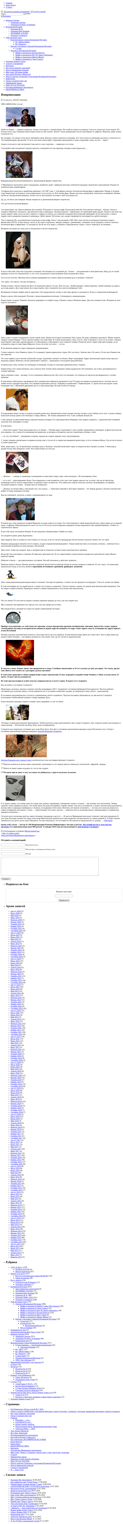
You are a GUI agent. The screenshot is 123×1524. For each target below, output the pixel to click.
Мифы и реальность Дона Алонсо (29, 59)
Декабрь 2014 (16, 1209)
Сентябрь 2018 (17, 1112)
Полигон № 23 (21, 1369)
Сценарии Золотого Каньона (27, 1390)
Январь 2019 (16, 1104)
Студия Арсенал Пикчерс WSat (28, 1388)
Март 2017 (15, 1151)
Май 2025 (14, 939)
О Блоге (14, 1364)
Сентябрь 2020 (17, 1060)
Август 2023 (16, 985)
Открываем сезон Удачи (25, 1380)
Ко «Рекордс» (20, 44)
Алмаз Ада (19, 1395)
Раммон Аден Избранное (21, 1375)
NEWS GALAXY (18, 1274)
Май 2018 (14, 1121)
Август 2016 (16, 1166)
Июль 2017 (15, 1142)
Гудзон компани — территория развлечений (33, 1345)
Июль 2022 (15, 1013)
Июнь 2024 (15, 963)
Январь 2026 (16, 922)
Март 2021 (15, 1047)
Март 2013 (15, 1255)
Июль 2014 (15, 1220)
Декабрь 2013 (16, 1235)
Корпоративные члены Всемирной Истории (29, 40)
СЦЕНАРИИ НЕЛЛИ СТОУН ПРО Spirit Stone (30, 1486)
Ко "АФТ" (19, 1349)
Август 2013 (16, 1244)
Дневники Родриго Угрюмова (23, 25)
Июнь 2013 (15, 1248)
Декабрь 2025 (16, 924)
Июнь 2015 (15, 1196)
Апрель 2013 (16, 1253)
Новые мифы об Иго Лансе (22, 1510)
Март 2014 (15, 1229)
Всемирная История (14, 27)
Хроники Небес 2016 (24, 1297)
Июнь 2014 (15, 1222)
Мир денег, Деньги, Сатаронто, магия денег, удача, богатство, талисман (40, 1452)
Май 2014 (14, 1225)
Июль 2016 (15, 1168)
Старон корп (20, 1356)
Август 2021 (16, 1037)
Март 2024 (15, 970)
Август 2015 (16, 1192)
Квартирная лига (22, 1341)
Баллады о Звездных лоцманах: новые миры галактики (38, 1397)
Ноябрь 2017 (16, 1134)
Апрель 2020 (16, 1071)
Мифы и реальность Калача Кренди (30, 53)
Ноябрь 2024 (16, 952)
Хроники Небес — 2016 (25, 1429)
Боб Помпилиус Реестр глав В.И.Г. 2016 (27, 1409)
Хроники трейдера (23, 1284)
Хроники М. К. (17, 29)
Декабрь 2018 (16, 1106)
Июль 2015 (15, 1194)
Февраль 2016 (16, 1179)
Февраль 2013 (16, 1257)
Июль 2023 (15, 987)
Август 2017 (16, 1140)
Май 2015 (14, 1199)
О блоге (9, 7)
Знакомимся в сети (18, 1330)
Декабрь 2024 (16, 950)
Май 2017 (14, 1147)
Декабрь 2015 (16, 1184)
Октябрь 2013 (16, 1240)
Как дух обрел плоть (10, 833)
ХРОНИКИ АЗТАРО (19, 33)
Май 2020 (14, 1069)
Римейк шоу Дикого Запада (22, 1501)
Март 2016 (15, 1177)
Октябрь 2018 (16, 1110)
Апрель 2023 (16, 993)
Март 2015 (15, 1203)
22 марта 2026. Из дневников (22, 1506)
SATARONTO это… (23, 1422)
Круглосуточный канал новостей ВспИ (31, 1276)
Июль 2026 (15, 913)
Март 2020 (15, 1073)
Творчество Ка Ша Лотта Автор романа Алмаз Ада (31, 1393)
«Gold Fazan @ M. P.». (24, 1384)
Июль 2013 (15, 1246)
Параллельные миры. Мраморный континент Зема (36, 1427)
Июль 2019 (15, 1091)
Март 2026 (15, 918)
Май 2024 (14, 965)
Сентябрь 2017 (17, 1138)
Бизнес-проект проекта (24, 1424)
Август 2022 (16, 1011)
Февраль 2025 (16, 946)
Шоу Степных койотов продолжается (26, 1497)
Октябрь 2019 (16, 1084)
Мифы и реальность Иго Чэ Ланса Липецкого (34, 55)
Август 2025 (16, 933)
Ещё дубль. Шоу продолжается (23, 1495)
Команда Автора (12, 20)
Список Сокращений (14, 64)
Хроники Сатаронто (19, 35)
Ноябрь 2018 (16, 1108)
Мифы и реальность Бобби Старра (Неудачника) (40, 1306)
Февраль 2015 (16, 1205)
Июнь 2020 (15, 1067)
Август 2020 (16, 1062)
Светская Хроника (27, 1347)
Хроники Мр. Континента (21, 1480)
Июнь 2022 (15, 1015)
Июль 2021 (15, 1039)
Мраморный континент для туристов (26, 1362)
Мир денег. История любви (17, 72)
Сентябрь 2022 (17, 1008)
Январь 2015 (16, 1207)
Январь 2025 (16, 948)
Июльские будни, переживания (23, 1488)
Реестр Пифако (26, 1328)
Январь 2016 (16, 1181)
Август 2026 (16, 911)
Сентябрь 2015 (17, 1190)
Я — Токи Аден (17, 1470)
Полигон (14, 1367)
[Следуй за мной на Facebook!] (17, 12)
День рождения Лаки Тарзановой (24, 1504)
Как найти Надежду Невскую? (18, 74)
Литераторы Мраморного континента (26, 1450)
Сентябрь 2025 (17, 931)
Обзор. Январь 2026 (19, 1512)
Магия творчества (32, 831)
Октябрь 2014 (16, 1214)
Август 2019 (16, 1088)
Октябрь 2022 (16, 1006)
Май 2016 (14, 1173)
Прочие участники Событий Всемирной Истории (31, 46)
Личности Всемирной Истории (23, 51)
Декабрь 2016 (16, 1158)
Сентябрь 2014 (17, 1216)
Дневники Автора (18, 22)
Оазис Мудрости (22, 1377)
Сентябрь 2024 (17, 957)
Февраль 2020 (16, 1075)
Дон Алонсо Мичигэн (20, 1431)
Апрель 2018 (16, 1123)
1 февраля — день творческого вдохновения (29, 1508)
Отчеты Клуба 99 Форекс (25, 1282)
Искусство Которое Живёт (21, 1519)
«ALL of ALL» (16, 1267)
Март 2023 (15, 995)
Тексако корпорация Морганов (28, 1358)
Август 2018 (16, 1114)
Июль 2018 (15, 1117)
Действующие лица (14, 38)
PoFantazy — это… (23, 1420)
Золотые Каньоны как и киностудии (16, 760)
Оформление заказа (14, 83)
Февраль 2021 (16, 1050)
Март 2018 (15, 1125)
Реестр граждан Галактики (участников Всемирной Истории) (31, 77)
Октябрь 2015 (16, 1188)
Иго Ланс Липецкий (19, 1433)
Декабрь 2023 (16, 976)
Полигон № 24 (21, 1371)
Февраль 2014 (16, 1231)
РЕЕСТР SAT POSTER (15, 85)
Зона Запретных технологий (27, 1289)
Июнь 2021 (15, 1041)
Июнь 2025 (15, 937)
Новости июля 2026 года (21, 1491)
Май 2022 (14, 1017)
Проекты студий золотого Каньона (25, 1459)
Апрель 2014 (16, 1227)
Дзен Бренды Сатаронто (88, 827)
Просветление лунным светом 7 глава (26, 1484)
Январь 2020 (16, 1078)
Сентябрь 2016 (17, 1164)
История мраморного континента (19, 87)
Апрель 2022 (16, 1019)
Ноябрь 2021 (16, 1030)
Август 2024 (16, 959)
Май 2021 (14, 1043)
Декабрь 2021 (16, 1028)
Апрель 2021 (16, 1045)
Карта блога (11, 5)
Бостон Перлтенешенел (25, 1386)
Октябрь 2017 (16, 1136)
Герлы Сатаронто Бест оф (16, 81)
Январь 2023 (16, 1000)
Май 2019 (14, 1095)
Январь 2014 (16, 1233)
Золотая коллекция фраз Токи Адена (25, 1332)
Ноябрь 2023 (16, 978)
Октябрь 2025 (16, 928)
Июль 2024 (15, 961)
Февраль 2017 (16, 1153)
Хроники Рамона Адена (15, 61)
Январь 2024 (16, 974)
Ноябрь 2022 (16, 1004)
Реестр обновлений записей (17, 70)
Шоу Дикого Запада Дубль (21, 1499)
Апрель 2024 (16, 967)
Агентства (24, 1321)
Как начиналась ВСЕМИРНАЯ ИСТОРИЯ (28, 1440)
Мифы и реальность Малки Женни (29, 57)
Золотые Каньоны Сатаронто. (50, 731)
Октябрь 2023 (16, 980)
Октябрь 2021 (16, 1032)
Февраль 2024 (16, 972)
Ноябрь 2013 (16, 1238)
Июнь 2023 (15, 989)
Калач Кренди (16, 1442)
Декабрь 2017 (16, 1132)
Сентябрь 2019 (17, 1086)
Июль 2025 (15, 935)
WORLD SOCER (22, 1269)
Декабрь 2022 (16, 1002)
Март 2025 (15, 944)
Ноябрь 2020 (16, 1056)
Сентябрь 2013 (17, 1242)
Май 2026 (14, 915)
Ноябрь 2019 (16, 1082)
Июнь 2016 (15, 1171)
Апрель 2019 (16, 1097)
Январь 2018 (16, 1129)
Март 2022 (15, 1021)
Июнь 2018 (15, 1119)
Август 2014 (16, 1218)
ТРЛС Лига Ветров (23, 1360)
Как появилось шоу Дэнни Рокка (24, 1482)
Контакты (10, 66)
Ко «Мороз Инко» (22, 42)
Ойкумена (108, 821)
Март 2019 (15, 1099)
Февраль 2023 (16, 998)
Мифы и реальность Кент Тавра (33, 1315)
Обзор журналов (22, 1278)
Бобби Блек (10, 79)
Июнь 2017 (15, 1145)
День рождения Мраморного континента (17, 835)
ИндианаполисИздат (33, 1326)
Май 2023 (14, 991)
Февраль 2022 (16, 1024)
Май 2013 (14, 1251)
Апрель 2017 (16, 1149)
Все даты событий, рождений (18, 68)
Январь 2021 (16, 1052)
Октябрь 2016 (16, 1162)
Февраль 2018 (16, 1127)
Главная (9, 3)
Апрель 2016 (16, 1175)
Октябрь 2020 (16, 1058)
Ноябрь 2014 (16, 1212)
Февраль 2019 (16, 1101)
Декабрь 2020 (16, 1054)
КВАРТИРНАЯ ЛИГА (15, 89)
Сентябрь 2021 (17, 1034)
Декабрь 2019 (16, 1080)
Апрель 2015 (16, 1201)
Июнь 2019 (15, 1093)
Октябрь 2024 (16, 954)
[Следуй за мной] (38, 12)
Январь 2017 (16, 1155)
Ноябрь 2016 (16, 1160)
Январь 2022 (16, 1026)
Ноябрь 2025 (16, 926)
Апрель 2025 (16, 941)
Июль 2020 (15, 1065)
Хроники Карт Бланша (20, 31)
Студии (18, 48)
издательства (25, 1323)
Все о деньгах (16, 1280)
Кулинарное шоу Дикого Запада (24, 1493)
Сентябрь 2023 (17, 982)
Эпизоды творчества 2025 (21, 1517)
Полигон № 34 (21, 1373)
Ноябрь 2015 (16, 1186)
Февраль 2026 (16, 920)
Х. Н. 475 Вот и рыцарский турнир (25, 1521)
